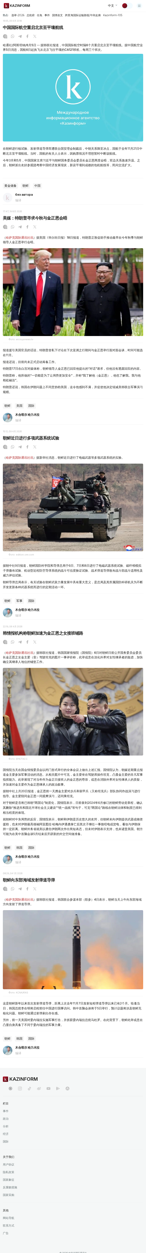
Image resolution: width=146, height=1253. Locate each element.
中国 (37, 186)
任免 (39, 15)
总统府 (31, 15)
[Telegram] (20, 36)
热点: (6, 15)
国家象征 (8, 1179)
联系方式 (8, 1225)
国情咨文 (57, 15)
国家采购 (8, 1195)
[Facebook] (27, 36)
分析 (6, 1126)
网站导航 (8, 1218)
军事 (19, 601)
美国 (19, 406)
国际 (31, 406)
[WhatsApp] (12, 36)
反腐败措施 (10, 1187)
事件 (47, 15)
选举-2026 (17, 15)
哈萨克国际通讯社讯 (19, 237)
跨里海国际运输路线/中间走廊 (83, 15)
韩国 (19, 847)
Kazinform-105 (112, 15)
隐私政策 (8, 1172)
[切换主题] (127, 6)
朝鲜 (25, 186)
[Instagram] (5, 36)
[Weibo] (39, 1088)
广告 (6, 1233)
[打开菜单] (139, 6)
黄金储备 (10, 186)
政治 (6, 1118)
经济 (6, 1134)
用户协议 (8, 1164)
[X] (35, 36)
